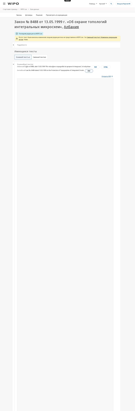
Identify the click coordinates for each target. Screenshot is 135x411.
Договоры (28, 15)
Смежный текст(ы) (39, 57)
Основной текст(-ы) (23, 57)
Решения (39, 15)
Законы (19, 15)
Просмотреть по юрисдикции (56, 15)
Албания (71, 26)
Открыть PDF (106, 76)
